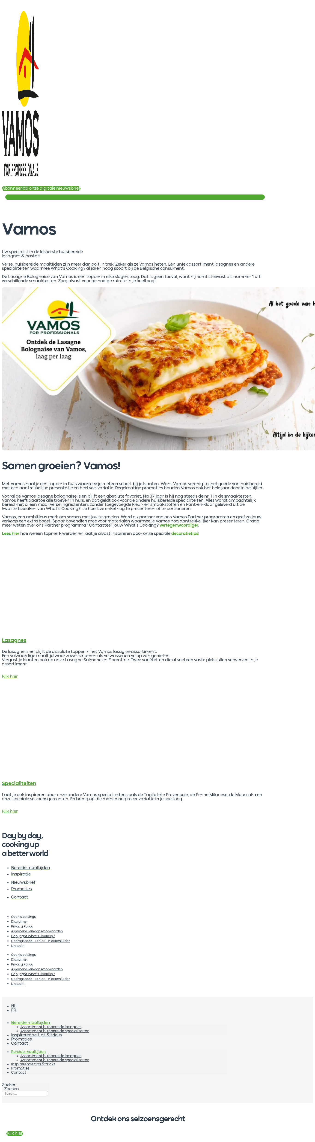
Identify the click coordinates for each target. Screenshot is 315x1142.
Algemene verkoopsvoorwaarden (37, 931)
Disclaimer (19, 921)
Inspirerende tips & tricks (36, 1035)
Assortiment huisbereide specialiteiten (54, 1031)
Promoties (21, 1039)
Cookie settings (23, 917)
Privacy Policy (22, 926)
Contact (19, 1043)
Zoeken (9, 1085)
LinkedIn (17, 946)
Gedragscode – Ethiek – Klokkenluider (40, 941)
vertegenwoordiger (179, 525)
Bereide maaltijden (30, 1023)
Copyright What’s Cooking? (33, 936)
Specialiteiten (19, 783)
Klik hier (10, 677)
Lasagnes (14, 640)
